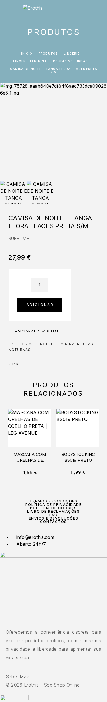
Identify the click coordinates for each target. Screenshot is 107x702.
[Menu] (11, 10)
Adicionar (40, 305)
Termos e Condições (53, 501)
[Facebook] (50, 619)
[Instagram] (53, 619)
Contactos (53, 522)
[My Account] (89, 10)
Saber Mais (18, 676)
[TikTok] (57, 619)
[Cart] (98, 10)
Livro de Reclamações (53, 511)
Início (26, 53)
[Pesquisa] (80, 10)
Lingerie (72, 53)
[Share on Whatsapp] (49, 363)
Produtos (48, 53)
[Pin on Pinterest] (41, 363)
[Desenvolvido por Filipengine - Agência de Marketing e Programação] (14, 698)
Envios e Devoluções (53, 518)
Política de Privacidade (53, 504)
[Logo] (33, 10)
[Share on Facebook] (27, 363)
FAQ (53, 515)
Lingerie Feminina (30, 61)
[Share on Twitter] (34, 363)
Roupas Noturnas (70, 61)
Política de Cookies (53, 508)
